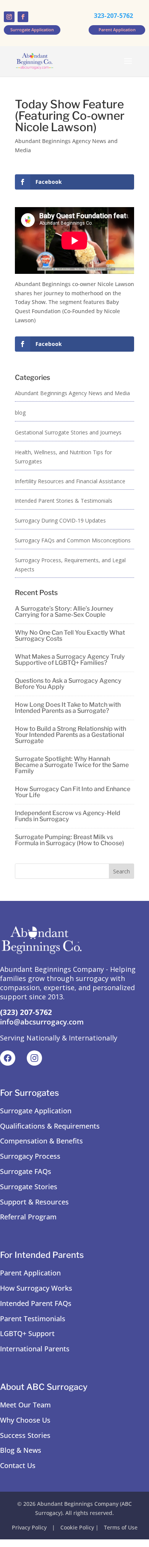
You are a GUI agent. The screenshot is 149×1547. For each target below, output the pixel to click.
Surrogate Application (35, 1110)
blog (20, 412)
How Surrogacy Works (36, 1288)
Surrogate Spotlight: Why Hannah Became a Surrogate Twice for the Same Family (72, 765)
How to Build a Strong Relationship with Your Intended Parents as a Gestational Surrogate (70, 735)
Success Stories (25, 1435)
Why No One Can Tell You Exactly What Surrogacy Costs (70, 635)
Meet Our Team (25, 1404)
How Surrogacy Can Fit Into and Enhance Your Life (72, 792)
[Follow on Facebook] (23, 16)
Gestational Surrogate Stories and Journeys (68, 432)
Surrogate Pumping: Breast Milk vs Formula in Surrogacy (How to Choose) (69, 840)
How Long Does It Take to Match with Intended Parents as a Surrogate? (68, 707)
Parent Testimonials (32, 1318)
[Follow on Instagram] (9, 16)
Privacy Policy (29, 1527)
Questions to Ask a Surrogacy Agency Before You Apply (68, 683)
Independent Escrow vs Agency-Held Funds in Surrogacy (67, 816)
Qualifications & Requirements (50, 1125)
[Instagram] (34, 1058)
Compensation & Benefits (41, 1140)
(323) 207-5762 (26, 1012)
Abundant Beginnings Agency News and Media (72, 393)
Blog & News (20, 1450)
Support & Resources (34, 1201)
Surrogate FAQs (25, 1171)
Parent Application (30, 1272)
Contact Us (18, 1465)
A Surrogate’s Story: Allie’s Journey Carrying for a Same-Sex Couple (64, 611)
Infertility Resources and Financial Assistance (70, 481)
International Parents (35, 1348)
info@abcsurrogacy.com (42, 1022)
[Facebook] (7, 1058)
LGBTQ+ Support (27, 1333)
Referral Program (28, 1216)
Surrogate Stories (28, 1186)
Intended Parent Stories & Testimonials (63, 500)
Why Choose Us (25, 1420)
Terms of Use (121, 1527)
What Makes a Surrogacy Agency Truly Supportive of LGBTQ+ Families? (70, 659)
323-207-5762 (113, 15)
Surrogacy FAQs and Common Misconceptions (73, 540)
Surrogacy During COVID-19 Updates (60, 520)
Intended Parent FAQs (35, 1303)
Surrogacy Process (30, 1156)
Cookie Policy (77, 1527)
